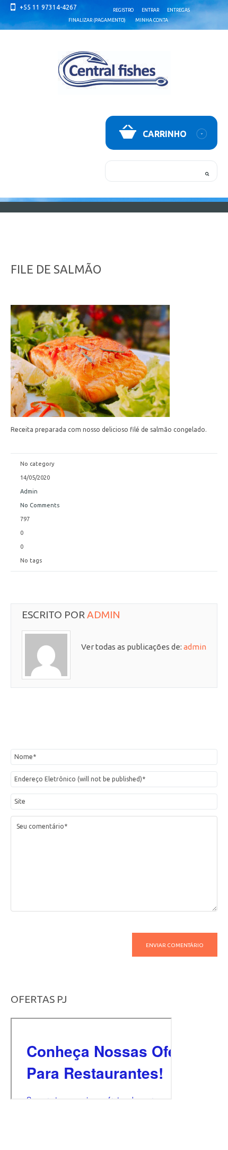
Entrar (150, 10)
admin (29, 491)
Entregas (178, 10)
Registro (123, 10)
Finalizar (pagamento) (97, 20)
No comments (39, 505)
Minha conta (151, 20)
